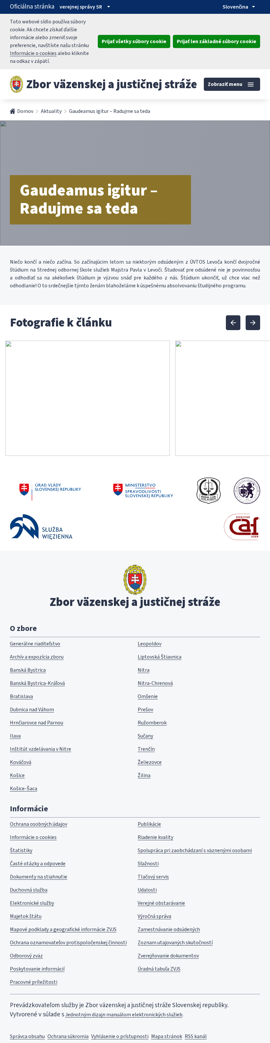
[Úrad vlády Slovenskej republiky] (50, 490)
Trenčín (146, 749)
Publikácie (149, 824)
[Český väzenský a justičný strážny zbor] (209, 491)
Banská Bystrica (28, 670)
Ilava (15, 736)
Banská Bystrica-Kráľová (37, 683)
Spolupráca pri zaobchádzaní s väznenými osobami (195, 850)
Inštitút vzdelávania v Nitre (40, 749)
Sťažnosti (148, 863)
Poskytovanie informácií (37, 969)
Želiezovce (150, 762)
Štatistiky (21, 850)
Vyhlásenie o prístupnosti (119, 1036)
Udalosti (147, 890)
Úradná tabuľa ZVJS (159, 969)
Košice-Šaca (23, 788)
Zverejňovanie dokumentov (168, 955)
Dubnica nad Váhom (32, 709)
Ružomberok (152, 722)
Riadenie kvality (155, 837)
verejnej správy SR (81, 7)
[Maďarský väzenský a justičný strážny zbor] (247, 491)
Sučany (145, 736)
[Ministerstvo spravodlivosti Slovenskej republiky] (143, 490)
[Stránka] (16, 84)
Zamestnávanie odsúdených (169, 929)
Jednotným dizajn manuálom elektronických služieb (123, 1014)
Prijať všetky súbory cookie (134, 41)
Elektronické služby (32, 903)
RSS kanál (196, 1036)
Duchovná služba (28, 890)
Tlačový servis (153, 876)
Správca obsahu (27, 1036)
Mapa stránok (166, 1036)
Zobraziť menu (225, 84)
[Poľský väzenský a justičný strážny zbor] (41, 526)
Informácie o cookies (33, 53)
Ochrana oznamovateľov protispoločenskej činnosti (68, 942)
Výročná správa (154, 916)
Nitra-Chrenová (155, 683)
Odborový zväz (26, 955)
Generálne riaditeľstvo (35, 643)
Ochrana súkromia (68, 1036)
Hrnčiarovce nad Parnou (36, 722)
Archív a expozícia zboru (37, 657)
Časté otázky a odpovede (38, 863)
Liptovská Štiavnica (159, 657)
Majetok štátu (25, 916)
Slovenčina (235, 7)
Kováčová (20, 762)
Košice (17, 775)
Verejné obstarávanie (161, 903)
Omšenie (148, 696)
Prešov (145, 709)
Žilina (144, 775)
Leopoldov (149, 643)
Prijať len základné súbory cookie (216, 41)
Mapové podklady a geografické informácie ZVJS (63, 929)
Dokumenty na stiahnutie (38, 876)
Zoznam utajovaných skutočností (175, 942)
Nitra (143, 670)
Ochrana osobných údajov (38, 824)
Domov (25, 111)
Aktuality (51, 111)
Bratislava (21, 696)
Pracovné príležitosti (33, 982)
